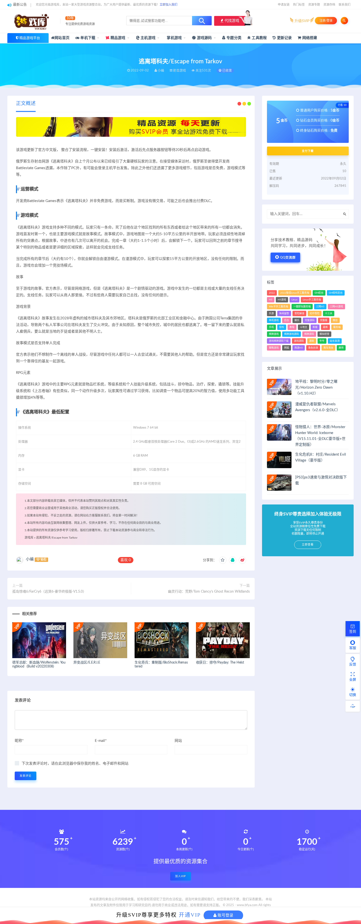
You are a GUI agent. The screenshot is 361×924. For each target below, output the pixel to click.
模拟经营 (324, 334)
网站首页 (62, 38)
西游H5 (298, 348)
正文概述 (26, 103)
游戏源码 (204, 38)
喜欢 (125, 560)
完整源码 (310, 320)
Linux (294, 300)
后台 (286, 320)
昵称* (19, 741)
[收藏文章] (222, 560)
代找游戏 (231, 21)
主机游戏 (147, 38)
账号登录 (225, 915)
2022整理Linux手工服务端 (294, 293)
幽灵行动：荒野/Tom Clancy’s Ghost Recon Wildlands (209, 591)
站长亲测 (335, 341)
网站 (178, 741)
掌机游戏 (174, 38)
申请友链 (284, 4)
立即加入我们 (168, 4)
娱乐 (296, 320)
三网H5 (320, 306)
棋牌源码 (309, 334)
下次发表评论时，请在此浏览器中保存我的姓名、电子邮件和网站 (75, 763)
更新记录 (284, 38)
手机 (271, 327)
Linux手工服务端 (312, 300)
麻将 (341, 348)
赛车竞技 (328, 348)
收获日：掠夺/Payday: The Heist (220, 662)
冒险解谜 (299, 313)
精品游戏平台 (29, 38)
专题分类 (233, 38)
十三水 (328, 313)
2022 (272, 293)
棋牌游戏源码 (291, 334)
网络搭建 (309, 38)
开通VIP (190, 915)
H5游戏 (282, 300)
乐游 (271, 313)
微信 (335, 320)
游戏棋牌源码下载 (279, 341)
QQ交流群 (288, 257)
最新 (325, 327)
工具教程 (259, 38)
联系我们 (344, 4)
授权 (281, 327)
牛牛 (321, 341)
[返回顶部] (353, 706)
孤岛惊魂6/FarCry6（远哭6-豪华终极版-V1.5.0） (49, 591)
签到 (352, 631)
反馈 (352, 664)
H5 (270, 300)
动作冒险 (314, 313)
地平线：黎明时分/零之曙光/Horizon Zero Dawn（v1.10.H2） (316, 387)
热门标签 (299, 4)
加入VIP (180, 876)
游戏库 (29, 537)
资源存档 (329, 4)
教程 (292, 327)
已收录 (227, 70)
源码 (311, 341)
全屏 (352, 679)
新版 (315, 327)
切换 (352, 695)
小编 (30, 559)
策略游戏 (274, 348)
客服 (352, 648)
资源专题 (314, 4)
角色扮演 (313, 348)
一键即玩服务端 (302, 306)
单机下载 (87, 38)
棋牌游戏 (274, 334)
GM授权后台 (336, 293)
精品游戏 (117, 38)
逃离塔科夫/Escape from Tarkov (56, 537)
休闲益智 (284, 313)
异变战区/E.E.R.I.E (86, 662)
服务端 (337, 327)
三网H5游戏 (336, 306)
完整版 (323, 320)
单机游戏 (274, 320)
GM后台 (319, 293)
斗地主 (303, 327)
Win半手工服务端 (278, 306)
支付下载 (308, 150)
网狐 (286, 348)
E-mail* (101, 741)
